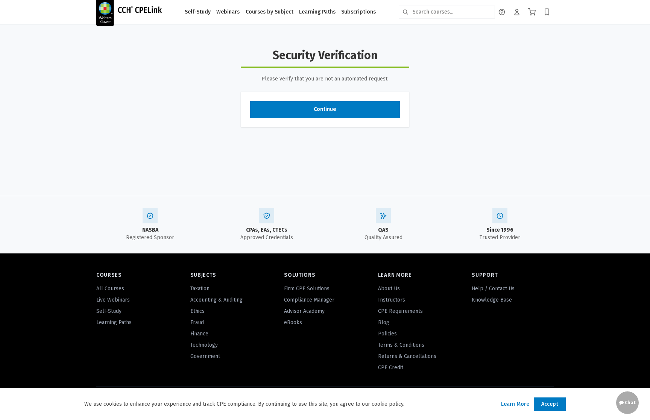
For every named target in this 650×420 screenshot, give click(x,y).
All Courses (110, 288)
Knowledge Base (492, 300)
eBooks (293, 322)
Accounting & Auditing (216, 300)
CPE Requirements (400, 311)
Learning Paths (317, 12)
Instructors (391, 300)
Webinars (228, 12)
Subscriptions (358, 12)
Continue (325, 109)
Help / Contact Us (493, 288)
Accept (549, 404)
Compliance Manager (309, 300)
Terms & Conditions (401, 345)
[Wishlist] (547, 12)
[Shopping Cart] (532, 12)
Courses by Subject (269, 12)
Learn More (515, 404)
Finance (199, 334)
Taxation (200, 288)
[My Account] (517, 12)
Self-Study (198, 12)
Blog (383, 322)
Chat (630, 402)
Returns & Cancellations (407, 356)
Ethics (197, 311)
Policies (387, 334)
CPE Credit (390, 367)
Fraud (197, 322)
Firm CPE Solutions (307, 288)
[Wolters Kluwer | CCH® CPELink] (129, 12)
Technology (204, 345)
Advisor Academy (304, 311)
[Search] (405, 12)
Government (205, 356)
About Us (389, 288)
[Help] (502, 12)
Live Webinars (113, 300)
